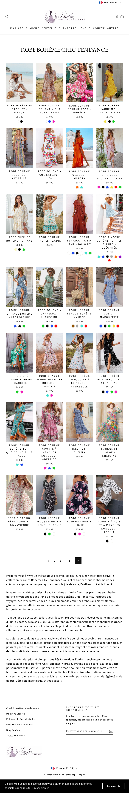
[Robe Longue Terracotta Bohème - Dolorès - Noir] (77, 253)
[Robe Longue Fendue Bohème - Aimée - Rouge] (85, 326)
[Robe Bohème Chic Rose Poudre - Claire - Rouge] (115, 187)
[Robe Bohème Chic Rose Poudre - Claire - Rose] (98, 187)
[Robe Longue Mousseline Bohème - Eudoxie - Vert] (49, 533)
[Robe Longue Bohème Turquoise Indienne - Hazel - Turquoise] (17, 464)
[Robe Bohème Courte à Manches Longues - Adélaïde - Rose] (45, 468)
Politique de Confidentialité (21, 719)
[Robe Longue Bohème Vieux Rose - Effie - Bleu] (49, 121)
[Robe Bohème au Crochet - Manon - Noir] (21, 121)
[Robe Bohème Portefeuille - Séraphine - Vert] (111, 391)
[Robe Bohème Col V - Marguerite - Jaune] (113, 326)
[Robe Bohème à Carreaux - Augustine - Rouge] (55, 326)
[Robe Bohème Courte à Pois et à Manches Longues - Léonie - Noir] (107, 541)
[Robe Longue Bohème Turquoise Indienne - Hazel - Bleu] (21, 464)
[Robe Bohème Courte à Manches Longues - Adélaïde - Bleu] (49, 468)
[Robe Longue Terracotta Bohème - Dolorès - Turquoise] (85, 253)
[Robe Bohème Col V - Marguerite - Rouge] (117, 326)
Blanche (32, 28)
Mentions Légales (15, 713)
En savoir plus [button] (40, 788)
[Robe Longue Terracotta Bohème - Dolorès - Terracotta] (68, 253)
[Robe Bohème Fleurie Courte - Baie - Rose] (79, 533)
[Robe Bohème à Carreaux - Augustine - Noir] (47, 326)
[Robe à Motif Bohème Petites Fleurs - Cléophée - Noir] (107, 256)
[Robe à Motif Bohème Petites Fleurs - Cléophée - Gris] (111, 256)
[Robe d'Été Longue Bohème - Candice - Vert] (17, 391)
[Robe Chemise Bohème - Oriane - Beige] (15, 249)
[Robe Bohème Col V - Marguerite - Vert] (109, 326)
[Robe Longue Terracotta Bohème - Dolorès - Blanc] (79, 256)
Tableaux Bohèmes (16, 735)
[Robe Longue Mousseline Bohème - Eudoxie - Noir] (45, 533)
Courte (99, 28)
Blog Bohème (13, 730)
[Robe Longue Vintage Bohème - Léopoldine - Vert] (23, 326)
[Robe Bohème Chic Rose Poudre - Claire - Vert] (120, 187)
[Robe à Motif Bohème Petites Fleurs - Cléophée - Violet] (120, 256)
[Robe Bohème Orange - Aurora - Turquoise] (81, 187)
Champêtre (67, 28)
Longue (85, 28)
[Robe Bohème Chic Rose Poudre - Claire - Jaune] (111, 187)
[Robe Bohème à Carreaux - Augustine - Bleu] (51, 326)
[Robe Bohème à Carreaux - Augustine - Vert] (43, 326)
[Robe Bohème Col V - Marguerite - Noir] (105, 326)
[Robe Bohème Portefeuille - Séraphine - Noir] (103, 391)
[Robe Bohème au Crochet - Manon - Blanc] (17, 121)
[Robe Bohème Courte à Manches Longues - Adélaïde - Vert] (53, 468)
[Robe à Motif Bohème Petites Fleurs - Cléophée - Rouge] (109, 260)
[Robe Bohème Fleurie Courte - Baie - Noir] (75, 533)
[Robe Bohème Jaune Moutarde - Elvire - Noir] (109, 121)
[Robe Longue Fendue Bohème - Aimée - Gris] (77, 326)
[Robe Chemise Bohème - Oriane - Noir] (19, 249)
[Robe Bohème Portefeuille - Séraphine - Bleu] (107, 391)
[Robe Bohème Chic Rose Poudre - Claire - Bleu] (107, 187)
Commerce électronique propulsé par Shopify (64, 774)
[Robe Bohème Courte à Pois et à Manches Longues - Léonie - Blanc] (111, 541)
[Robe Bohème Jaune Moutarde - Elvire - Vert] (113, 121)
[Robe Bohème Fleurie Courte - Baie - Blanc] (83, 533)
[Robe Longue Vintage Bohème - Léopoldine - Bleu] (15, 326)
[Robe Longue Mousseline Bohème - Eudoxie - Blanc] (53, 533)
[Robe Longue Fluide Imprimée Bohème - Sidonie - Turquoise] (47, 395)
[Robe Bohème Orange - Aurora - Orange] (77, 187)
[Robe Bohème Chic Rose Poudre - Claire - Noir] (103, 187)
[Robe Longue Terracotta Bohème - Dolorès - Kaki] (81, 253)
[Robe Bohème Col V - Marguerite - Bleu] (100, 326)
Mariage (16, 28)
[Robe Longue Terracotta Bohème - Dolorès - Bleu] (73, 253)
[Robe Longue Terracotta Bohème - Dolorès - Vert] (90, 253)
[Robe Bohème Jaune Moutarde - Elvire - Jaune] (105, 121)
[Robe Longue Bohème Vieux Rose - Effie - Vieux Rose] (45, 121)
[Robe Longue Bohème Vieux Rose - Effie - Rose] (53, 121)
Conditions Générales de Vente (22, 708)
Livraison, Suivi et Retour (19, 724)
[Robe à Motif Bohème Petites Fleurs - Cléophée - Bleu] (103, 256)
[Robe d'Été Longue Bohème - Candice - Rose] (21, 391)
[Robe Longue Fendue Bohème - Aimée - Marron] (73, 326)
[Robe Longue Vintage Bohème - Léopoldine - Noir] (19, 326)
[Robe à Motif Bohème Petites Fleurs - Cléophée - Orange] (115, 256)
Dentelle (49, 28)
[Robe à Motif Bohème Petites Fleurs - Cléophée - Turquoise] (98, 256)
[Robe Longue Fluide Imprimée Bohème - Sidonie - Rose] (51, 395)
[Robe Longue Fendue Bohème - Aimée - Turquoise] (81, 326)
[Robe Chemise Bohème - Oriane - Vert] (23, 249)
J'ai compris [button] (113, 786)
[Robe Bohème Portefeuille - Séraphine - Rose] (115, 391)
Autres (113, 28)
